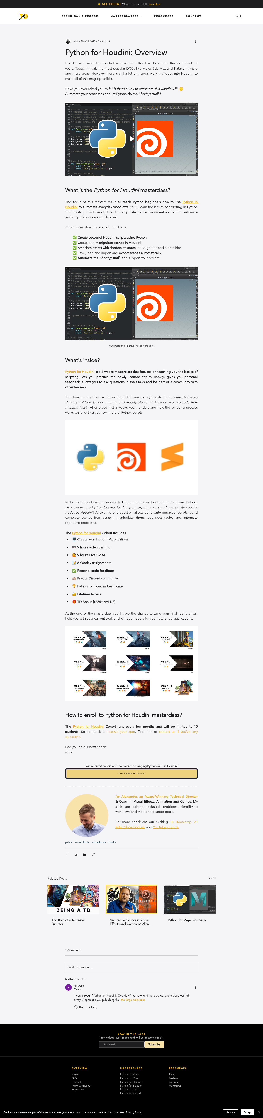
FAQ (74, 1078)
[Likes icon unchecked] (76, 1007)
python (68, 842)
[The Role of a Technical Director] (73, 899)
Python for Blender (131, 1085)
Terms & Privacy (81, 1085)
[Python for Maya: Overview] (190, 899)
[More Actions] (195, 987)
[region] (23, 16)
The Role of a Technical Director (68, 922)
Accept (247, 1112)
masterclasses (98, 842)
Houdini (112, 842)
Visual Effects (82, 842)
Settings (230, 1112)
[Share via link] (93, 854)
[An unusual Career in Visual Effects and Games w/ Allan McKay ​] (132, 899)
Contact (76, 1082)
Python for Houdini (131, 1081)
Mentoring (175, 1085)
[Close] (259, 1112)
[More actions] (195, 41)
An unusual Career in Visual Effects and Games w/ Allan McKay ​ (129, 922)
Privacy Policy (134, 1112)
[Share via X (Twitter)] (75, 854)
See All (212, 878)
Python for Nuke (129, 1089)
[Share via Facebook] (67, 854)
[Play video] (131, 139)
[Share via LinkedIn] (84, 854)
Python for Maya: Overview (187, 920)
